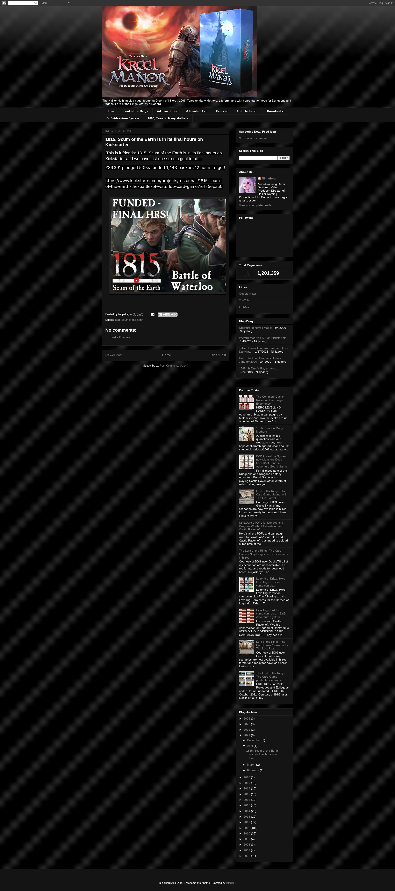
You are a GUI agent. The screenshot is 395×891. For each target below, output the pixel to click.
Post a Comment (120, 337)
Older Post (218, 355)
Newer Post (113, 355)
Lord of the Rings (135, 111)
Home (111, 111)
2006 (247, 855)
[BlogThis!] (164, 314)
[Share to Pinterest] (175, 314)
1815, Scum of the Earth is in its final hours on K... (262, 754)
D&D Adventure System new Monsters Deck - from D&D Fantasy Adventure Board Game (271, 461)
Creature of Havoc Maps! (255, 327)
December (254, 740)
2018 (247, 788)
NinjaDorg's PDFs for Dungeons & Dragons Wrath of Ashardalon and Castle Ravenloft (261, 526)
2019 (247, 783)
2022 (247, 729)
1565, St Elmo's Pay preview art (259, 368)
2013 (247, 816)
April (250, 746)
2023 (247, 724)
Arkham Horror (167, 111)
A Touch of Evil (196, 111)
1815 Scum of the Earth (129, 319)
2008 (247, 844)
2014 (247, 811)
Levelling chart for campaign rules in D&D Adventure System (271, 614)
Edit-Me (244, 307)
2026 (247, 718)
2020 (247, 777)
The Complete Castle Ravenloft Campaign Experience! (270, 400)
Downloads (275, 111)
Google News (248, 293)
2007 (247, 850)
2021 (247, 735)
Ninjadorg (269, 178)
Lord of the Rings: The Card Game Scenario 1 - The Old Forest (272, 494)
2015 (247, 805)
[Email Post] (152, 314)
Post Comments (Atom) (174, 365)
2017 (247, 794)
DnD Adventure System (123, 118)
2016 (247, 799)
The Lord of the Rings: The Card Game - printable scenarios (270, 676)
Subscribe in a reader (253, 138)
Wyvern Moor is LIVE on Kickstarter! (262, 337)
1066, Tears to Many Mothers (168, 118)
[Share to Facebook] (172, 314)
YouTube (245, 300)
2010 (247, 833)
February (253, 770)
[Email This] (160, 314)
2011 (247, 828)
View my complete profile (255, 205)
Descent (222, 111)
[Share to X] (168, 314)
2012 (247, 822)
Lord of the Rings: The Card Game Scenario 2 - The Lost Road (272, 645)
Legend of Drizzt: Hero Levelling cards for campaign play (271, 582)
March (251, 764)
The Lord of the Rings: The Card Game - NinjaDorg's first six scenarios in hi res (263, 554)
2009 (247, 839)
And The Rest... (247, 111)
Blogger (230, 882)
